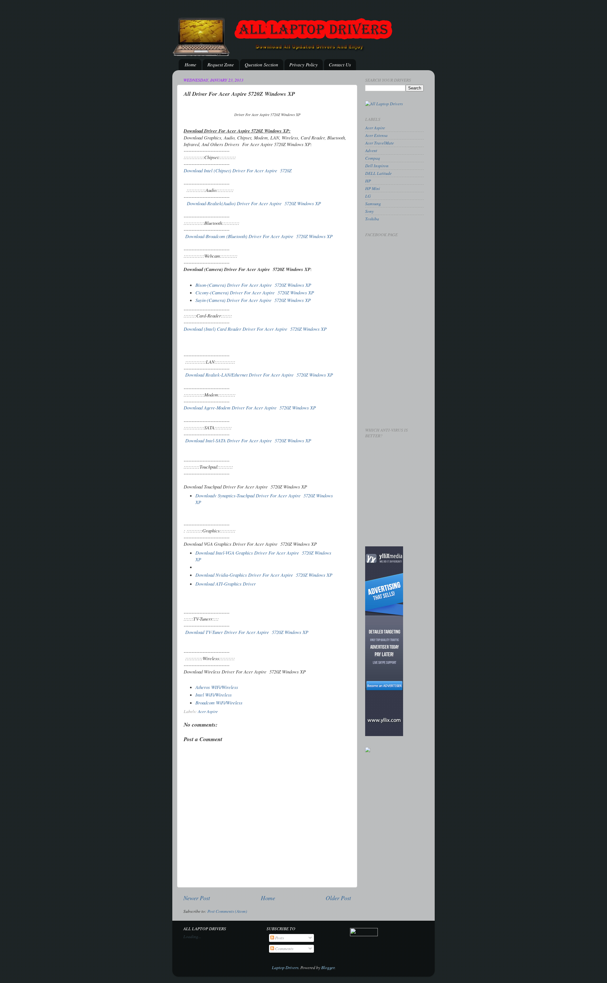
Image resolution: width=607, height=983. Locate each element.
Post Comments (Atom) (227, 911)
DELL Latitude (378, 173)
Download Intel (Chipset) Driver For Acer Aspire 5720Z (237, 170)
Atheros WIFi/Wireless (216, 687)
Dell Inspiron (377, 166)
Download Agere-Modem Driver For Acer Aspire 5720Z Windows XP (250, 407)
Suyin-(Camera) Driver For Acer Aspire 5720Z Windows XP (253, 300)
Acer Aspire (208, 711)
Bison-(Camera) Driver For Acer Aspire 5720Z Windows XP (253, 285)
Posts (279, 938)
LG (368, 196)
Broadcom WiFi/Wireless (218, 702)
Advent (371, 150)
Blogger (327, 967)
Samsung (373, 203)
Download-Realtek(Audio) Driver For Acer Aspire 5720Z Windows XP (254, 203)
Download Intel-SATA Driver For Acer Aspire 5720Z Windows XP (249, 440)
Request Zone (220, 64)
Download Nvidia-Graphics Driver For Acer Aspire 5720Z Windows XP (263, 575)
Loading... (192, 936)
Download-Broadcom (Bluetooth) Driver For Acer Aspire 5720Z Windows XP (259, 236)
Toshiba (372, 219)
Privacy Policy (303, 64)
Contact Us (340, 64)
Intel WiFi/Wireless (213, 694)
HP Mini (372, 188)
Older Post (338, 898)
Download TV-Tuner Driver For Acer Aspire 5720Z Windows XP (247, 632)
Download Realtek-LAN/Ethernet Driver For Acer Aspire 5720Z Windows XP (259, 375)
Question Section (261, 64)
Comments (283, 948)
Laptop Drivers (285, 967)
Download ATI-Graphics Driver (226, 584)
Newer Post (196, 898)
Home (190, 64)
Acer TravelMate (379, 143)
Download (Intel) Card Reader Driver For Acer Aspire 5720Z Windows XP (255, 329)
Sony (369, 211)
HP (368, 181)
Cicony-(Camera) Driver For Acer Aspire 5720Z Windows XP (255, 292)
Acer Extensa (376, 135)
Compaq (372, 158)
